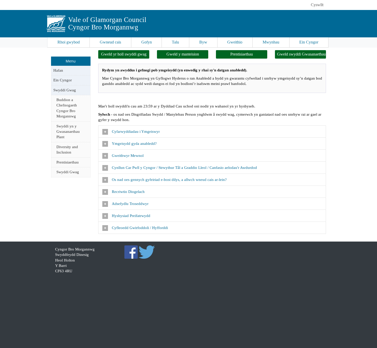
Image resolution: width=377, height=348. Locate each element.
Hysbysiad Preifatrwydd (131, 216)
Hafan (58, 70)
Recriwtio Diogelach (128, 192)
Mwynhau (271, 42)
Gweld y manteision (182, 54)
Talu (175, 42)
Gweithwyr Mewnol (128, 156)
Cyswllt (317, 5)
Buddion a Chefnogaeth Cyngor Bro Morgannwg (66, 108)
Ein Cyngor (308, 42)
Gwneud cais (110, 42)
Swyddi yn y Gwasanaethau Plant (68, 131)
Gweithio (234, 42)
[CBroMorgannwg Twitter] (147, 251)
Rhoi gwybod (68, 42)
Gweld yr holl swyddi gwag (123, 54)
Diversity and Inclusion (67, 149)
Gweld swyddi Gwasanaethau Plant (301, 54)
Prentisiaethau (67, 162)
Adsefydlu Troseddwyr (131, 204)
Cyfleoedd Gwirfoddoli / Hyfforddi (140, 228)
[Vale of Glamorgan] (56, 23)
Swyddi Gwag (64, 90)
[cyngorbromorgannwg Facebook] (131, 251)
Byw (203, 42)
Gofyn (146, 42)
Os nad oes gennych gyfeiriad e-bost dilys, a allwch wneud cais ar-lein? (169, 180)
